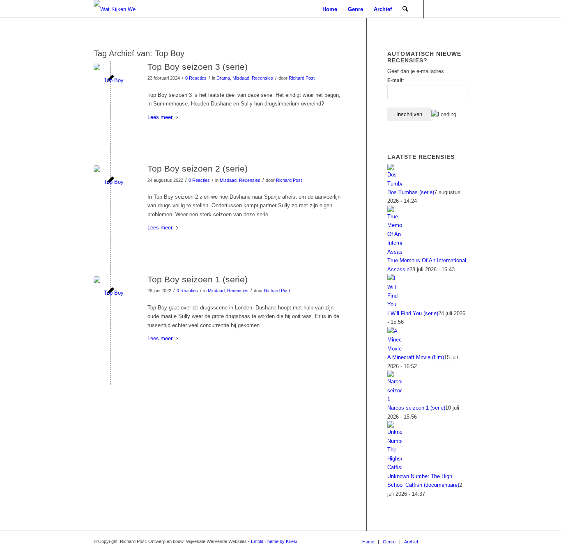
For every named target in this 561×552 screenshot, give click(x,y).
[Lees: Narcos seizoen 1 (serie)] (394, 399)
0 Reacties (196, 78)
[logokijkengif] (121, 9)
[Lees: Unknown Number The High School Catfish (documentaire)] (394, 467)
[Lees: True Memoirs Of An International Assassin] (394, 252)
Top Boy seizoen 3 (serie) (197, 66)
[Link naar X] (461, 9)
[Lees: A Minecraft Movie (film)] (394, 349)
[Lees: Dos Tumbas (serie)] (394, 184)
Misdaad (240, 78)
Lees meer (159, 117)
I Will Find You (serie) (412, 313)
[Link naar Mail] (436, 9)
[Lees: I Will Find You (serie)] (394, 304)
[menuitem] (330, 9)
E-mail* (395, 80)
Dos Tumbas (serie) (410, 192)
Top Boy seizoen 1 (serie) (197, 279)
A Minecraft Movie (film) (415, 357)
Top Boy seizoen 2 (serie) (197, 168)
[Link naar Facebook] (449, 9)
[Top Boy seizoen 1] (110, 292)
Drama (223, 78)
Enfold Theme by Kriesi (274, 541)
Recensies (262, 78)
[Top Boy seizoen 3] (110, 80)
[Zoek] (405, 9)
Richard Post (302, 78)
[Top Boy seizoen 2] (110, 182)
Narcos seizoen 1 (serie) (416, 408)
